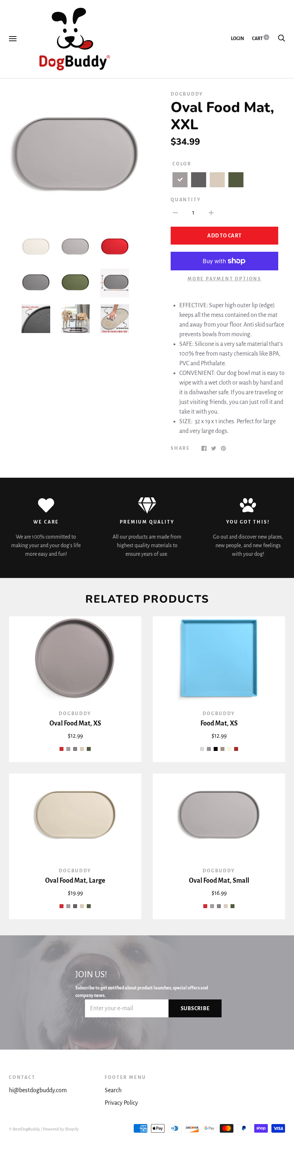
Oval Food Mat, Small (219, 880)
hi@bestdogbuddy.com (38, 1090)
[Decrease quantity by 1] (175, 213)
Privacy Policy (121, 1103)
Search (113, 1090)
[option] (75, 157)
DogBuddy (187, 94)
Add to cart (224, 235)
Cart (259, 38)
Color (181, 164)
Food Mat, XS (219, 723)
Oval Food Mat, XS (75, 723)
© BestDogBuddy (24, 1129)
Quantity (186, 199)
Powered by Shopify (61, 1129)
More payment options (224, 278)
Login (237, 38)
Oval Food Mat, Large (75, 880)
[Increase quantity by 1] (211, 213)
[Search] (281, 38)
